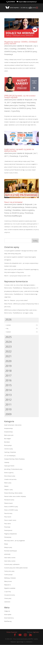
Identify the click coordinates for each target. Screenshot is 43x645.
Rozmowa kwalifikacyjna (13, 216)
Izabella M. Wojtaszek (24, 46)
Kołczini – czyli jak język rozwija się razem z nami (17, 275)
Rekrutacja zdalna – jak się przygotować (14, 540)
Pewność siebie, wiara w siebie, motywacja (15, 496)
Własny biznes (8, 581)
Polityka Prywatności (12, 632)
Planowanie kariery (9, 500)
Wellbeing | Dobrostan (10, 578)
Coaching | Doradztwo (18, 49)
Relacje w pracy (8, 547)
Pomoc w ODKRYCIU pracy (21, 108)
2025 (8, 337)
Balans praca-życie (11, 105)
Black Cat (6, 300)
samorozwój (7, 554)
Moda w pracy (7, 483)
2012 (8, 399)
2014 (8, 390)
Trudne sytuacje (8, 574)
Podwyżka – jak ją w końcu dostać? (19, 300)
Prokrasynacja (7, 537)
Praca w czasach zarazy (10, 520)
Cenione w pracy (31, 207)
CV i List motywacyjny (9, 455)
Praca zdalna (7, 523)
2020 (8, 361)
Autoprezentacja (18, 207)
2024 (8, 342)
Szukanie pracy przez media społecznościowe (16, 568)
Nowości (7, 108)
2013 (8, 395)
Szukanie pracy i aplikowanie (11, 564)
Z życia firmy (15, 111)
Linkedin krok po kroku (10, 479)
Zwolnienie (7, 602)
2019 (8, 366)
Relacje (6, 544)
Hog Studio (36, 632)
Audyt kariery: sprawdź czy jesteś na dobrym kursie (19, 150)
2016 (8, 380)
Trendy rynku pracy (9, 571)
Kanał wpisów (7, 614)
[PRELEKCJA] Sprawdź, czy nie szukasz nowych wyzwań (20, 96)
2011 (8, 404)
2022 (8, 351)
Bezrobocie (7, 442)
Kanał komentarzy (9, 618)
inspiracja (6, 462)
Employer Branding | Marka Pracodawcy (14, 459)
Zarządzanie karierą (9, 595)
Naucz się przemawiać (13, 202)
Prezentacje (8, 54)
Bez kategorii (7, 438)
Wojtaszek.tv (7, 585)
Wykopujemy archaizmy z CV (30, 288)
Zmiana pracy (7, 598)
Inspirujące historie (9, 466)
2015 (8, 385)
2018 (8, 370)
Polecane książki (8, 503)
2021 (8, 356)
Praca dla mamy (8, 513)
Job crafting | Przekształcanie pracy (13, 469)
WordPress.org (7, 621)
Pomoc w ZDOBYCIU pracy (27, 51)
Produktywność (8, 530)
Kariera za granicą (28, 210)
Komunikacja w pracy (9, 476)
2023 (8, 346)
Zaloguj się (7, 611)
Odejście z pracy (8, 489)
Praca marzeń (7, 517)
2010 (8, 409)
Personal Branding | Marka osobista (13, 493)
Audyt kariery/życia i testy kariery (24, 102)
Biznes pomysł (8, 445)
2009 (8, 414)
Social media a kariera (9, 557)
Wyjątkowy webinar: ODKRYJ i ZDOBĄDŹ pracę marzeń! (20, 43)
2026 (8, 319)
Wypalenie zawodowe (9, 588)
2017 (8, 375)
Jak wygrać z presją (28, 313)
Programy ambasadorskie (10, 534)
